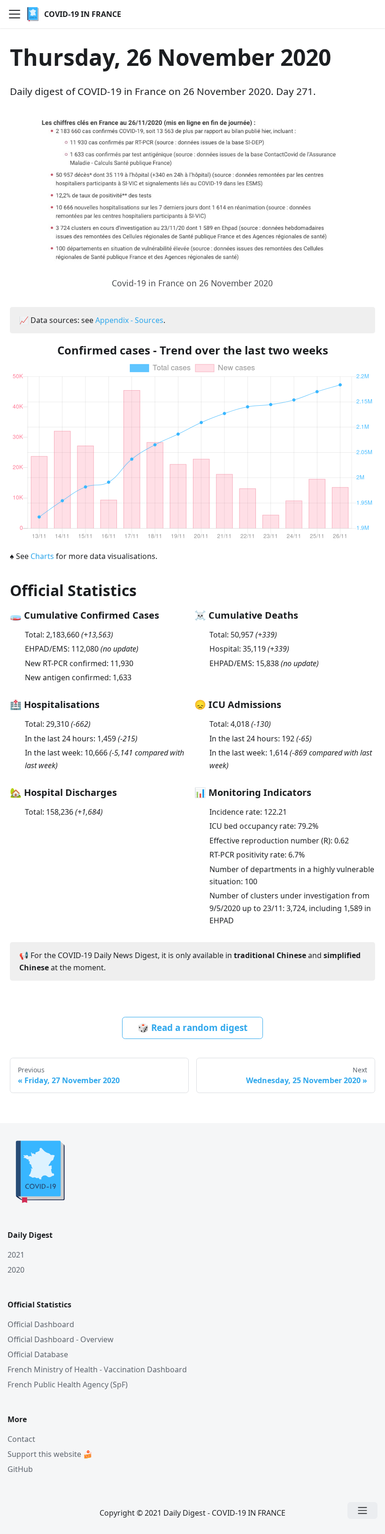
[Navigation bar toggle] (15, 14)
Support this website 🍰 (50, 1454)
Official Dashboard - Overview (61, 1339)
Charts (42, 556)
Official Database (38, 1354)
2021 (16, 1255)
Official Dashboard (41, 1324)
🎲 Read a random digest (192, 1028)
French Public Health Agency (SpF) (68, 1384)
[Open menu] (362, 1510)
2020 (16, 1270)
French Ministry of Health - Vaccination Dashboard (97, 1369)
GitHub (20, 1469)
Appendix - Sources (129, 320)
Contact (21, 1439)
